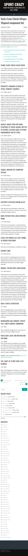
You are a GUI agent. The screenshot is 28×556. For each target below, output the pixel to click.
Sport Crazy (14, 4)
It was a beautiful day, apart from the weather (13, 416)
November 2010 (6, 453)
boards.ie (4, 46)
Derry (3, 414)
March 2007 (5, 499)
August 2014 (5, 429)
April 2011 (4, 447)
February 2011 (5, 451)
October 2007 (5, 488)
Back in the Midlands (7, 399)
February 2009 (5, 471)
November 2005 (6, 517)
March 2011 (5, 449)
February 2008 (5, 484)
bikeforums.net (13, 46)
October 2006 (5, 511)
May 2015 (4, 425)
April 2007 (4, 497)
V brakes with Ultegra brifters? (12, 61)
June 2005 (4, 524)
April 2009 (4, 466)
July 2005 (4, 522)
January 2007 (5, 504)
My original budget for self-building (13, 59)
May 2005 (4, 526)
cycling (25, 27)
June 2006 (4, 515)
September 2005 (6, 519)
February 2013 (5, 440)
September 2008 (6, 477)
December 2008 (6, 475)
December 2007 (6, 486)
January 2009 (5, 473)
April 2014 (4, 436)
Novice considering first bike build (13, 54)
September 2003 (6, 537)
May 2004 (4, 535)
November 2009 (6, 462)
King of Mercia (22, 40)
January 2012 (5, 442)
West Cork (5, 401)
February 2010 (5, 460)
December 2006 (6, 506)
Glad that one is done (7, 412)
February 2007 (5, 502)
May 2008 (4, 482)
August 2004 (5, 533)
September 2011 (6, 444)
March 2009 (5, 469)
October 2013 (5, 438)
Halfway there (5, 403)
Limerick (4, 405)
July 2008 (4, 480)
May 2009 (4, 464)
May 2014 (4, 433)
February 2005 (5, 530)
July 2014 (4, 431)
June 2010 (4, 458)
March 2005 (5, 528)
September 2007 (6, 491)
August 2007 (5, 493)
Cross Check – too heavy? (10, 56)
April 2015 (4, 427)
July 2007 (4, 495)
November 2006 (6, 508)
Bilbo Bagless (5, 407)
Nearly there (5, 396)
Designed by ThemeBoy (6, 551)
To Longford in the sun (7, 410)
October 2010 (5, 455)
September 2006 (6, 513)
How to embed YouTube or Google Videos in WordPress (21, 382)
